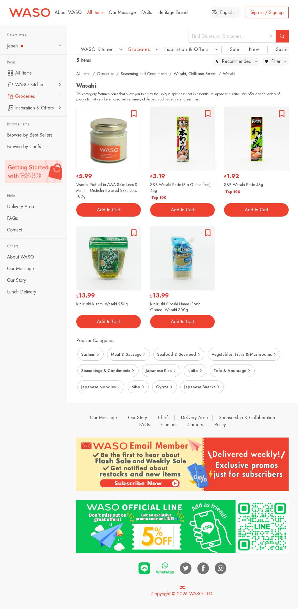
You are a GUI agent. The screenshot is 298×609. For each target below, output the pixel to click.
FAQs (146, 12)
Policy (220, 424)
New (254, 49)
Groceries (105, 74)
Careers (195, 424)
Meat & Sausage (126, 354)
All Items (95, 12)
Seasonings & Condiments (105, 370)
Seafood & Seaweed (176, 354)
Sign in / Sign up (267, 12)
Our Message (122, 12)
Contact (168, 424)
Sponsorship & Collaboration (247, 417)
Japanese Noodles (98, 387)
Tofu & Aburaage (230, 370)
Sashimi (284, 49)
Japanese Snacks (199, 387)
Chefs (164, 417)
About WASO (68, 12)
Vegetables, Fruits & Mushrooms (242, 354)
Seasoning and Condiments (144, 74)
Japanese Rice (159, 370)
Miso (136, 387)
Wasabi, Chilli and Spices (195, 74)
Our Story (137, 417)
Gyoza (162, 387)
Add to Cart (108, 209)
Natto (192, 370)
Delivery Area (194, 417)
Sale (235, 49)
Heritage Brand (172, 12)
